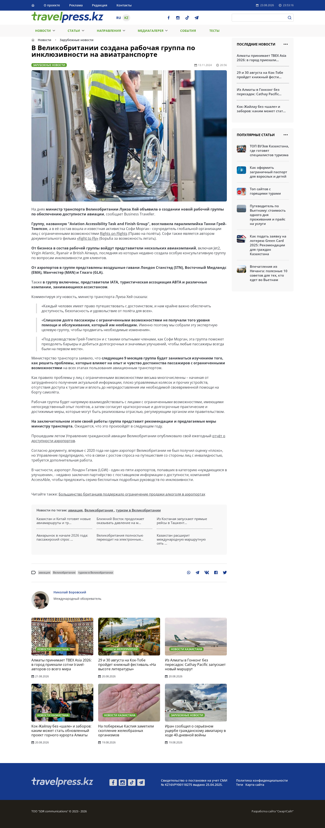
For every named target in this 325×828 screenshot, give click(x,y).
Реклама (76, 5)
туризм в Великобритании (138, 510)
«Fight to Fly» (87, 238)
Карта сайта (254, 784)
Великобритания (99, 510)
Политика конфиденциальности (262, 780)
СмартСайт (284, 811)
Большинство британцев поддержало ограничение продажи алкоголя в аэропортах (132, 494)
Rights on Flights (113, 233)
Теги (239, 784)
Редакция (99, 5)
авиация (75, 510)
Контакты (124, 5)
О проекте (52, 5)
